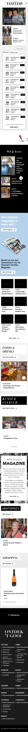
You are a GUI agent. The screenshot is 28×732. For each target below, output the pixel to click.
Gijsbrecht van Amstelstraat (7, 706)
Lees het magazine (8, 230)
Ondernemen (6, 649)
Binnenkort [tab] (6, 52)
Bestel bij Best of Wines (10, 602)
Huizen (18, 686)
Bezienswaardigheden (8, 647)
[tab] (14, 52)
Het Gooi (4, 645)
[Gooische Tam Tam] (14, 3)
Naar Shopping (7, 563)
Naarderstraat (21, 660)
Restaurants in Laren (21, 650)
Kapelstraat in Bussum (20, 680)
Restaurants (6, 652)
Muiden (4, 693)
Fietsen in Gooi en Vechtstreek (8, 662)
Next (21, 178)
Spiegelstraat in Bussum (21, 676)
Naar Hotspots (7, 514)
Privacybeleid (13, 728)
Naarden (4, 686)
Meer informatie (7, 272)
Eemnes (4, 716)
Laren (17, 645)
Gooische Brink (7, 709)
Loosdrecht (20, 700)
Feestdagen (6, 665)
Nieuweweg (20, 662)
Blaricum (4, 670)
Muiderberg (19, 693)
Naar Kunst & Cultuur (9, 408)
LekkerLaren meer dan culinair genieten (22, 655)
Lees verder (13, 496)
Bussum (18, 670)
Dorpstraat (6, 675)
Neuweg (5, 711)
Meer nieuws (13, 338)
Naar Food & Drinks (8, 357)
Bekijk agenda (14, 127)
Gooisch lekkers (7, 654)
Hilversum (5, 700)
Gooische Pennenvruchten (7, 658)
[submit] (22, 3)
